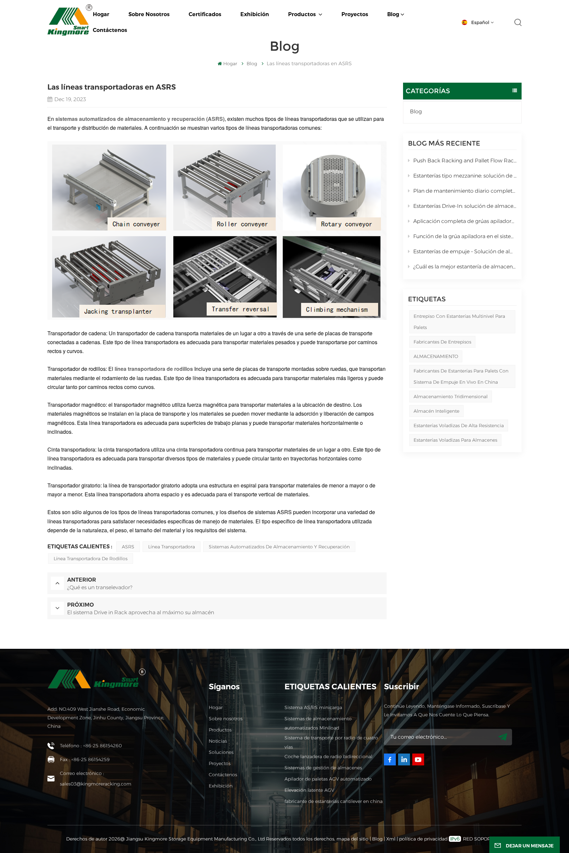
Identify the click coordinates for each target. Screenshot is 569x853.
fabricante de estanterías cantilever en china (333, 801)
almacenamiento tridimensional (451, 396)
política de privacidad (423, 839)
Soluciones (221, 752)
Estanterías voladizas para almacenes (455, 440)
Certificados (205, 14)
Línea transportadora (171, 547)
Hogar (101, 14)
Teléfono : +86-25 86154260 (91, 746)
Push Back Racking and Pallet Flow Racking (465, 160)
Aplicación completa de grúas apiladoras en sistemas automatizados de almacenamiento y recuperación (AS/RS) (465, 221)
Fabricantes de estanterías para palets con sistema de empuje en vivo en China (461, 376)
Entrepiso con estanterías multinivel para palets (459, 321)
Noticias (218, 741)
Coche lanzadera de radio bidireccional (328, 756)
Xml (390, 839)
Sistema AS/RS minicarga (313, 707)
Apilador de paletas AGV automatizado (328, 779)
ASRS (128, 547)
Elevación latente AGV (309, 790)
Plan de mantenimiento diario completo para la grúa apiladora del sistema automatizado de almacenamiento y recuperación (465, 191)
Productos (302, 14)
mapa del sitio (353, 839)
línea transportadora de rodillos (90, 559)
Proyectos (354, 14)
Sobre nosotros (149, 14)
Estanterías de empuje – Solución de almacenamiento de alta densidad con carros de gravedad (465, 251)
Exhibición (254, 14)
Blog (393, 14)
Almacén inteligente (436, 411)
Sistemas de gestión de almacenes (323, 768)
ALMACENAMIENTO (436, 356)
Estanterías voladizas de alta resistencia (459, 425)
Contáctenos (110, 30)
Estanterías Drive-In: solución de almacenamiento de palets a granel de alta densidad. (465, 206)
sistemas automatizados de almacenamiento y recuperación (130, 119)
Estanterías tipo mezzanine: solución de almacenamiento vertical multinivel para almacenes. (465, 176)
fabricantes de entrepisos (442, 342)
